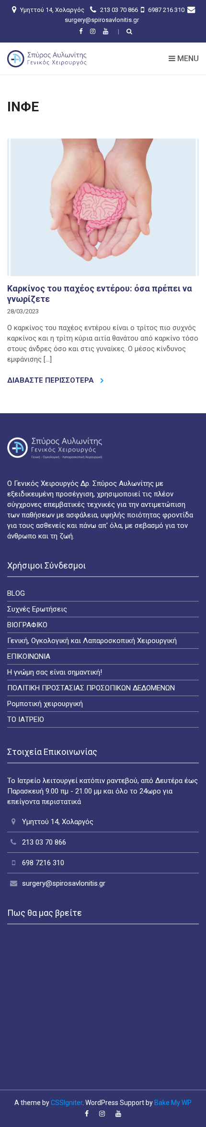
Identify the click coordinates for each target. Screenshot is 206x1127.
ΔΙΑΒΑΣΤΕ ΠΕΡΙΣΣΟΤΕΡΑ (51, 380)
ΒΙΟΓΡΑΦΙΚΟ (27, 625)
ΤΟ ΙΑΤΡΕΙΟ (25, 719)
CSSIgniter (66, 1102)
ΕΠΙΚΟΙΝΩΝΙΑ (28, 656)
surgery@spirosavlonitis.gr (102, 19)
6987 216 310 (165, 9)
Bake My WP (173, 1102)
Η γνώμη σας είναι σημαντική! (54, 672)
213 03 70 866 (118, 9)
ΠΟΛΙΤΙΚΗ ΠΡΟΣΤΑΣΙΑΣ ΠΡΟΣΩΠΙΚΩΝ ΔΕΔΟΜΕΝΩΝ (91, 688)
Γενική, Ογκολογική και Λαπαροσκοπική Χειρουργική (92, 640)
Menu (187, 58)
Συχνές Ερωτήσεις (37, 609)
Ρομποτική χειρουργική (45, 703)
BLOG (16, 593)
